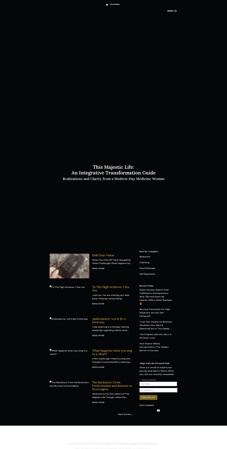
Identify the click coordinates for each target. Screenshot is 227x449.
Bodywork (145, 256)
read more (98, 268)
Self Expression (147, 274)
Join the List (148, 397)
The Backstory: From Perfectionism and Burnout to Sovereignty (112, 386)
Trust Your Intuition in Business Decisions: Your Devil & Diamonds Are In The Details (156, 325)
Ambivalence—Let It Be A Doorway (109, 320)
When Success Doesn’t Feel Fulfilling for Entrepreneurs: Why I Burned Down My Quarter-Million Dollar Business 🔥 (156, 297)
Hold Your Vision (103, 255)
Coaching (144, 262)
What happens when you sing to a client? (112, 352)
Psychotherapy (147, 268)
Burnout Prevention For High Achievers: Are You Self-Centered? (155, 312)
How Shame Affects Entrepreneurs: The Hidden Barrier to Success (154, 347)
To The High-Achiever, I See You (110, 288)
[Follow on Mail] (158, 410)
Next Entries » (125, 414)
